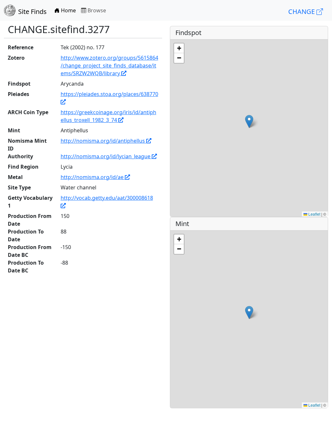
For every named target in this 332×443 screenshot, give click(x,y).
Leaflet (313, 214)
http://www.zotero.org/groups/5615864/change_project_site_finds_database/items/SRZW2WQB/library (109, 65)
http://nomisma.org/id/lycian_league (106, 156)
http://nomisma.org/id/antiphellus (103, 140)
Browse (96, 10)
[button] (249, 121)
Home (68, 10)
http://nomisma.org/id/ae (93, 177)
